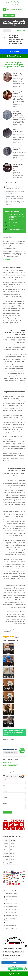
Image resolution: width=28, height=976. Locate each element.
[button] (26, 946)
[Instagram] (18, 5)
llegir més (7, 259)
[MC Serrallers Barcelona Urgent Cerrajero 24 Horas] (12, 9)
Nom (4, 780)
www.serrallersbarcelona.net (16, 229)
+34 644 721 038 (13, 222)
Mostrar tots (21, 30)
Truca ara (15, 51)
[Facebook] (10, 5)
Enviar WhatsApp (15, 56)
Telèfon (5, 791)
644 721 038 (14, 1)
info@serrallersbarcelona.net (14, 3)
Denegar (14, 966)
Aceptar (14, 962)
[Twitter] (12, 5)
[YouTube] (14, 5)
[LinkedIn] (16, 5)
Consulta (5, 803)
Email (4, 786)
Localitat (5, 797)
